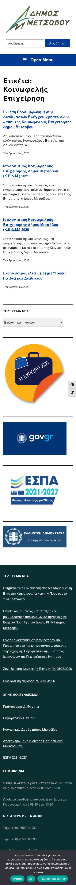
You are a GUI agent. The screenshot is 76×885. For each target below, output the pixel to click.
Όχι (31, 878)
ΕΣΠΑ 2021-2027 (15, 757)
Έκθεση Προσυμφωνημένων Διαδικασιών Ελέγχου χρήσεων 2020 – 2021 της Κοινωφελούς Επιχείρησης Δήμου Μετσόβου (37, 119)
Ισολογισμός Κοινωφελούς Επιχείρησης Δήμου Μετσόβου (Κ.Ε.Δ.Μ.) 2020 (30, 224)
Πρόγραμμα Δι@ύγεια (21, 706)
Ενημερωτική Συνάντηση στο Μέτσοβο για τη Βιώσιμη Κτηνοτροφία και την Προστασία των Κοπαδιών (37, 593)
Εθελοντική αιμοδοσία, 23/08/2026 (29, 681)
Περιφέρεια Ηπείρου (19, 718)
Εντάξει (17, 878)
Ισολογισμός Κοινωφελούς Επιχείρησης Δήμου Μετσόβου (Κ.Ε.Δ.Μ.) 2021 (30, 170)
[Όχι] (71, 867)
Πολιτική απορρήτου (52, 878)
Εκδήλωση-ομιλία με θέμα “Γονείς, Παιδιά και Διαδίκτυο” (35, 275)
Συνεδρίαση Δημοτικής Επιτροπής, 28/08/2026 (37, 668)
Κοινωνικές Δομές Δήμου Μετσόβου (30, 729)
